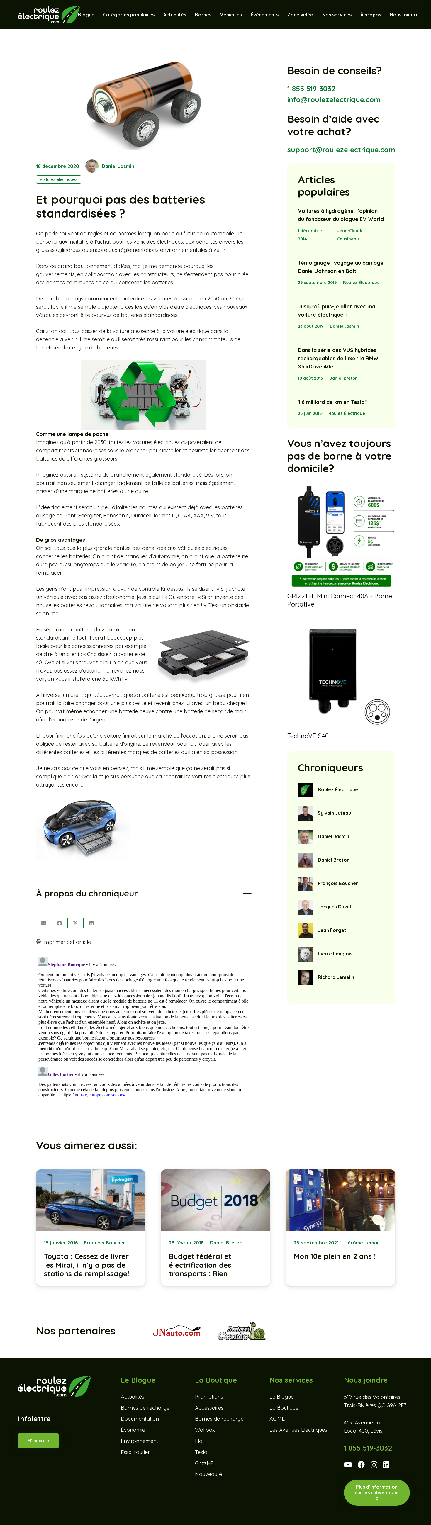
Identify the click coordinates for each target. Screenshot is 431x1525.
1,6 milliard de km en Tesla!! (332, 402)
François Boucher (338, 883)
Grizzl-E (204, 1463)
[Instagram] (374, 1465)
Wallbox (205, 1429)
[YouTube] (348, 1464)
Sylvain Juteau (334, 813)
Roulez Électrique (361, 282)
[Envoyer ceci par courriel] (44, 923)
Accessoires (209, 1408)
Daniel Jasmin (118, 166)
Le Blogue (281, 1396)
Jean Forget (332, 930)
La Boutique (283, 1408)
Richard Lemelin (336, 977)
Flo (198, 1441)
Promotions (209, 1396)
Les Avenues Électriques (298, 1429)
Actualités (132, 1396)
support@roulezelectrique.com (341, 149)
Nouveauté (208, 1474)
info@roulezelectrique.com (334, 99)
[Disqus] (144, 1028)
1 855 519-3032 (311, 88)
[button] (245, 14)
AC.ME (277, 1419)
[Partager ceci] (60, 923)
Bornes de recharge (145, 1408)
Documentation (140, 1419)
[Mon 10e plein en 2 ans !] (340, 1227)
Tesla (201, 1452)
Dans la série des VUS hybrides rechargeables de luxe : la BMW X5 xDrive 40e (338, 358)
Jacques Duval (334, 907)
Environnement (139, 1441)
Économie (133, 1429)
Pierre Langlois (335, 954)
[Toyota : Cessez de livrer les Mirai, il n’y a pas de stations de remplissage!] (90, 1227)
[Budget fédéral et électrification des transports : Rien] (215, 1227)
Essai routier (135, 1452)
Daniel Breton (343, 378)
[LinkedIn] (386, 1464)
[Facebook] (361, 1464)
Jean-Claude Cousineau (350, 235)
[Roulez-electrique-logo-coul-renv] (49, 14)
